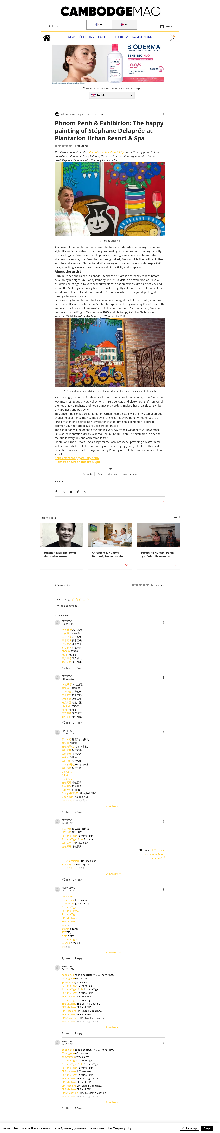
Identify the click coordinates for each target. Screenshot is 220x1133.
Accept (207, 1128)
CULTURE (104, 37)
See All (177, 517)
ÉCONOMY (86, 37)
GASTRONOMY (142, 37)
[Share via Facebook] (56, 491)
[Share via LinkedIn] (70, 491)
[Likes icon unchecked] (64, 668)
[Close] (216, 1128)
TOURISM (121, 37)
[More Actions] (163, 622)
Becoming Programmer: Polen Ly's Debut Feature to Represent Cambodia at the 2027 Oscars (157, 554)
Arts (100, 473)
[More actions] (163, 114)
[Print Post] (85, 491)
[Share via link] (78, 491)
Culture (59, 481)
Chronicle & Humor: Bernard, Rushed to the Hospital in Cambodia (107, 554)
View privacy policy (122, 1128)
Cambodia (87, 473)
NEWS (72, 37)
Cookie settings (189, 1128)
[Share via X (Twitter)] (63, 491)
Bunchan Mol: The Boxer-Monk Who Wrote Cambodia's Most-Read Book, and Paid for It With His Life (60, 554)
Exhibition (112, 473)
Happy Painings (130, 473)
